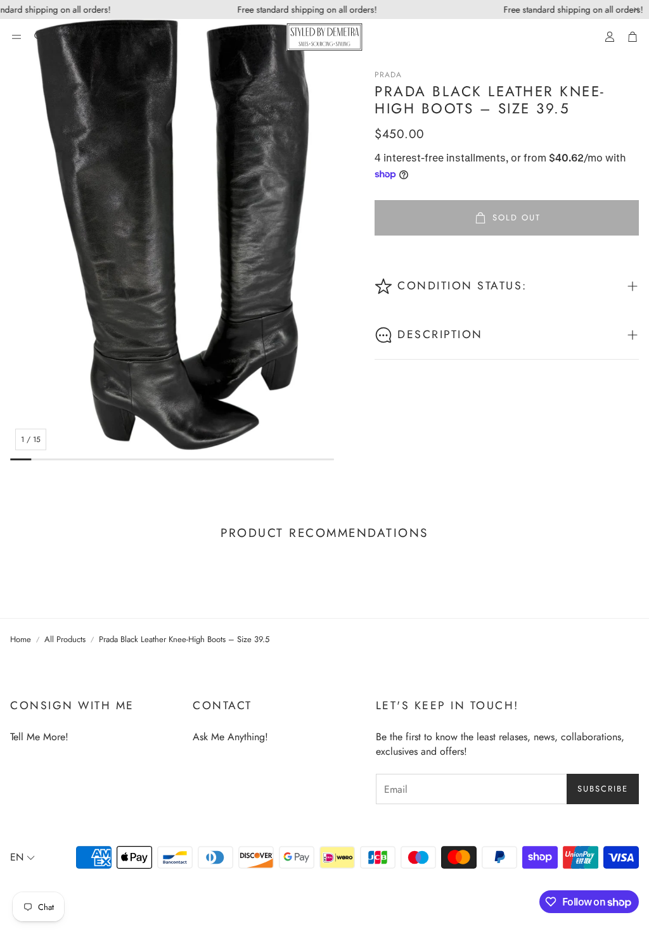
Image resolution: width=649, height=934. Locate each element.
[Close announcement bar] (636, 9)
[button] (16, 37)
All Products (65, 639)
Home (20, 639)
